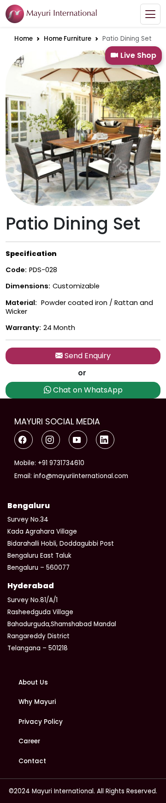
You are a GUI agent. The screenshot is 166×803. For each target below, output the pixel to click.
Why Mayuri (37, 701)
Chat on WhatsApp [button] (87, 390)
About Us (33, 682)
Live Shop (138, 55)
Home (23, 38)
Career (29, 741)
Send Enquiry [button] (87, 355)
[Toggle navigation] (150, 14)
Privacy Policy (40, 721)
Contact (32, 761)
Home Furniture (67, 38)
